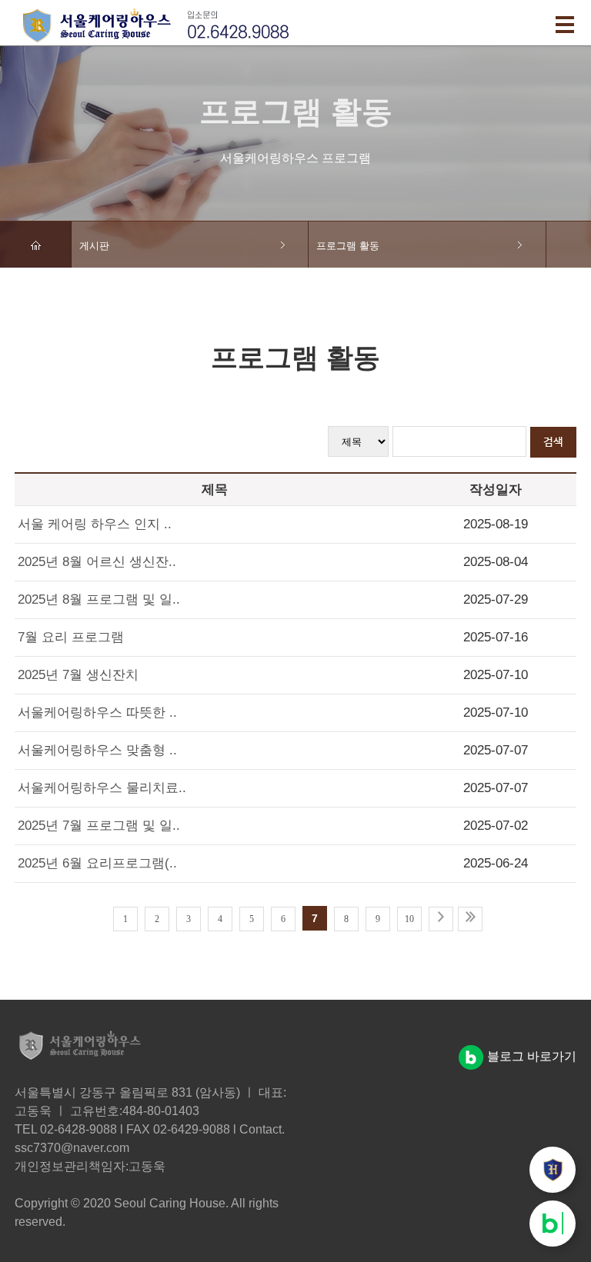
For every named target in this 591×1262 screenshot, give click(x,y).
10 (409, 919)
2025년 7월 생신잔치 (78, 675)
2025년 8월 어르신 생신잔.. (97, 561)
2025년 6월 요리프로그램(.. (97, 863)
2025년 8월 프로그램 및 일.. (99, 599)
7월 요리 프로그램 (71, 637)
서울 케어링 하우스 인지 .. (95, 524)
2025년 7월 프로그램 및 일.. (99, 825)
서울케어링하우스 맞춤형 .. (97, 750)
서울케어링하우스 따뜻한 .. (97, 712)
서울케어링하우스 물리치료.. (102, 788)
